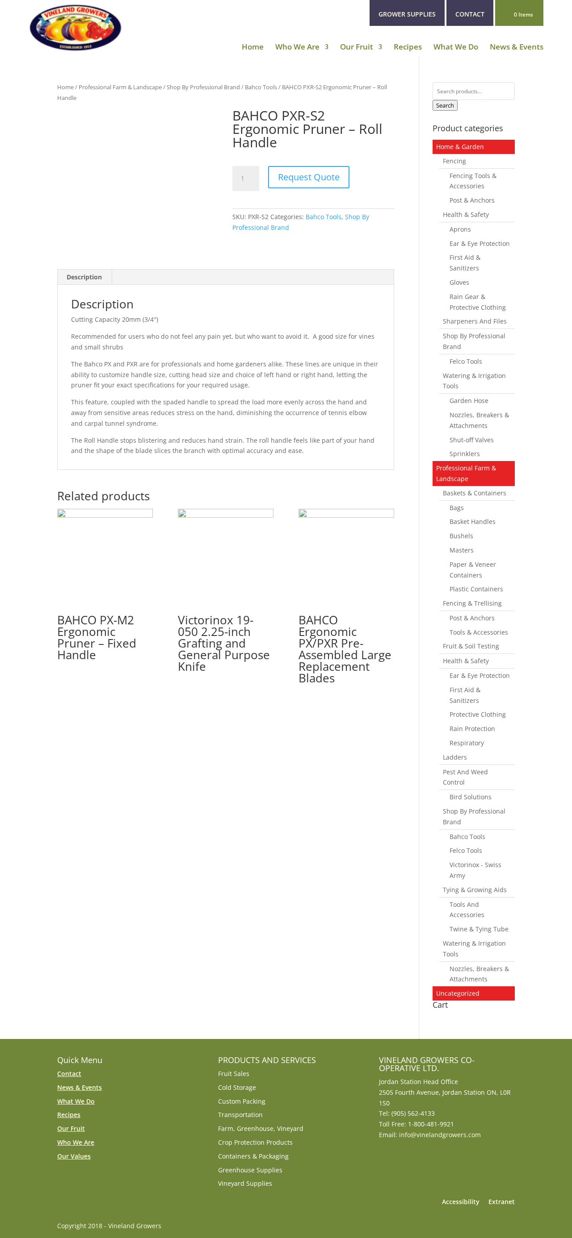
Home (253, 48)
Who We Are (297, 48)
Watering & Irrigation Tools (474, 381)
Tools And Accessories (467, 909)
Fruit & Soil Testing (471, 646)
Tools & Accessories (479, 632)
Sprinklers (465, 453)
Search (445, 105)
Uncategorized (457, 993)
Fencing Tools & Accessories (473, 181)
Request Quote (309, 177)
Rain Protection (472, 728)
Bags (457, 507)
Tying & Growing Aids (475, 889)
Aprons (460, 229)
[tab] (84, 277)
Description (84, 277)
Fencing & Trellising (472, 603)
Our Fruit (356, 48)
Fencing (454, 161)
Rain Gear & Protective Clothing (478, 302)
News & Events (516, 48)
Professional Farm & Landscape (120, 87)
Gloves (459, 282)
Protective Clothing (478, 714)
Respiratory (467, 743)
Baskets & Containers (474, 493)
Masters (462, 550)
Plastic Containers (476, 589)
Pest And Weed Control (465, 777)
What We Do (455, 48)
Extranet (501, 1201)
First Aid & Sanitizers (465, 262)
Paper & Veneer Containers (473, 569)
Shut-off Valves (472, 440)
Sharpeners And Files (475, 321)
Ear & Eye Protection (480, 243)
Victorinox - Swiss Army (475, 870)
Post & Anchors (472, 200)
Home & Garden (460, 146)
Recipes (408, 48)
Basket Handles (473, 521)
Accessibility (460, 1201)
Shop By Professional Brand (203, 87)
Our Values (74, 1156)
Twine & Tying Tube (479, 929)
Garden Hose (469, 400)
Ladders (455, 757)
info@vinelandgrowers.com (440, 1134)
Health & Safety (466, 214)
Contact (69, 1073)
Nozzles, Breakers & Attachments (479, 420)
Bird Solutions (471, 797)
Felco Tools (466, 361)
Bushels (461, 536)
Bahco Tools (261, 87)
